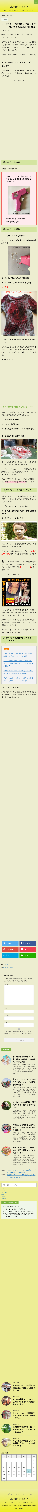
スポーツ (4, 1192)
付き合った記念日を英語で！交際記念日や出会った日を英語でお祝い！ (24, 1387)
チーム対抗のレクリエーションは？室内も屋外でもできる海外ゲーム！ (24, 1150)
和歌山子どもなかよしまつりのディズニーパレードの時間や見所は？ (24, 1127)
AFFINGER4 (19, 1508)
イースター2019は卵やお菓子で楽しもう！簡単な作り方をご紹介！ (24, 1104)
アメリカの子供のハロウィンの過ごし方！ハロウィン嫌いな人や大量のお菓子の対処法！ (18, 663)
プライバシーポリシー (27, 1494)
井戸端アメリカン (19, 6)
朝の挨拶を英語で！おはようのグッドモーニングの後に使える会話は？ (24, 1429)
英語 (3, 1196)
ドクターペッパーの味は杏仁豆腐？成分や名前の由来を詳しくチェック (24, 1415)
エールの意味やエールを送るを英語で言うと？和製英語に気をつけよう (24, 1401)
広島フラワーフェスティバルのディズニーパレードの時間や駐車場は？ (24, 1082)
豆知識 (3, 1198)
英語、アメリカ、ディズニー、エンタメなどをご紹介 (19, 1502)
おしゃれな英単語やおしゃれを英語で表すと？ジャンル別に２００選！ (24, 1443)
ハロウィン (6, 967)
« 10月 (3, 1481)
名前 (6, 1008)
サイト (6, 1022)
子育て (3, 1194)
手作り (12, 967)
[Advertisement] (19, 102)
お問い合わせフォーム (13, 1494)
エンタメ (4, 1190)
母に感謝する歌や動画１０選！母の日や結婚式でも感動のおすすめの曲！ (24, 1059)
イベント (5, 964)
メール (6, 1015)
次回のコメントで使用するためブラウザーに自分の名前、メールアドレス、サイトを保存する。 (18, 1034)
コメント (7, 984)
